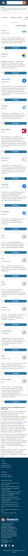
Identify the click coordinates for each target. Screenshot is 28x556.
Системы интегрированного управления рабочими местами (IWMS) (10, 494)
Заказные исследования (6, 476)
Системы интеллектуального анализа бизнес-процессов (10, 483)
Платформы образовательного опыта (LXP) (11, 491)
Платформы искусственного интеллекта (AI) (10, 506)
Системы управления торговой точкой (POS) (10, 510)
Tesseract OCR (22, 422)
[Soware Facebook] (9, 546)
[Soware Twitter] (13, 546)
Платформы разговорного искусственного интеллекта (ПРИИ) (11, 499)
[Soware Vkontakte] (6, 546)
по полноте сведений (21, 25)
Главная (2, 7)
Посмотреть (15, 47)
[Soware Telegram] (2, 546)
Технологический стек (6, 467)
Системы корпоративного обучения (9, 504)
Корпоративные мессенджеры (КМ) (9, 502)
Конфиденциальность (6, 465)
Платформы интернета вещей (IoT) (9, 497)
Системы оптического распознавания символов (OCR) (13, 9)
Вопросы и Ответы (16, 17)
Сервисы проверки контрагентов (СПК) (10, 486)
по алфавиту (5, 25)
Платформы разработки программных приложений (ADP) (10, 489)
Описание (4, 17)
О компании (4, 463)
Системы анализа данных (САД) (8, 512)
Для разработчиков (5, 474)
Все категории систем (6, 515)
